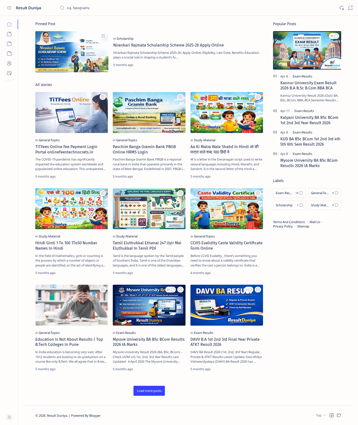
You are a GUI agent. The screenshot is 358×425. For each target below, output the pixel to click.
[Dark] (341, 8)
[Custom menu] (9, 34)
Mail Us (315, 222)
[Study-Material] (204, 140)
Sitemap (303, 226)
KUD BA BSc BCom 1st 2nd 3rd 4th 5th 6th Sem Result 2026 (310, 141)
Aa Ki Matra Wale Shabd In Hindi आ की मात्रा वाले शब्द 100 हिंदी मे (224, 149)
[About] (9, 63)
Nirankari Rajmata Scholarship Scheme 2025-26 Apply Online (168, 45)
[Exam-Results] (126, 333)
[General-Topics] (49, 140)
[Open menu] (9, 8)
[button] (170, 290)
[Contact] (9, 73)
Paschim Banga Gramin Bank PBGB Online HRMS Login (144, 149)
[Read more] (255, 65)
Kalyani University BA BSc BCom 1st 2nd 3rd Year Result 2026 (309, 120)
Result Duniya (57, 415)
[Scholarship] (125, 38)
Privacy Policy (283, 226)
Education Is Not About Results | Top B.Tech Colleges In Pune (69, 342)
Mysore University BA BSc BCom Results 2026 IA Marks (309, 163)
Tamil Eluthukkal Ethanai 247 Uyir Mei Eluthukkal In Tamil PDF (147, 245)
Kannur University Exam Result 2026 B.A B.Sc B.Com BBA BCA (308, 85)
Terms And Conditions (289, 222)
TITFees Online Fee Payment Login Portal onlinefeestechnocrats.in (66, 149)
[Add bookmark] (103, 36)
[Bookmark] (350, 8)
